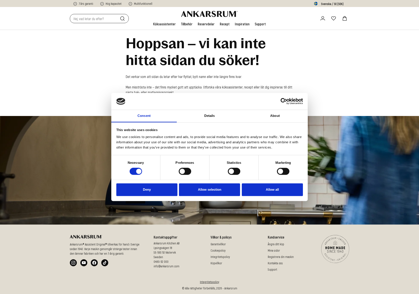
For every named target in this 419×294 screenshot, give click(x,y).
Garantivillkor (218, 244)
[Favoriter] (333, 18)
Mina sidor (274, 250)
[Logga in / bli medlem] (322, 18)
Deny (147, 189)
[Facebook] (94, 262)
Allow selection (209, 189)
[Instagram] (73, 262)
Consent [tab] (144, 116)
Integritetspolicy (220, 257)
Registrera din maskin (281, 257)
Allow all (272, 189)
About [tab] (275, 116)
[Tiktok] (104, 262)
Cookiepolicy (218, 250)
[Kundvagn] (344, 18)
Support (272, 269)
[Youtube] (83, 262)
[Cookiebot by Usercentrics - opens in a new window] (284, 101)
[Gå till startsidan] (209, 14)
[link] (164, 24)
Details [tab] (209, 116)
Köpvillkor (216, 263)
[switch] (185, 171)
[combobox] (94, 18)
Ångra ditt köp (276, 244)
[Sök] (123, 18)
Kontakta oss (275, 263)
